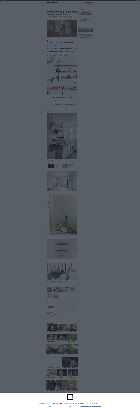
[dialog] (70, 400)
